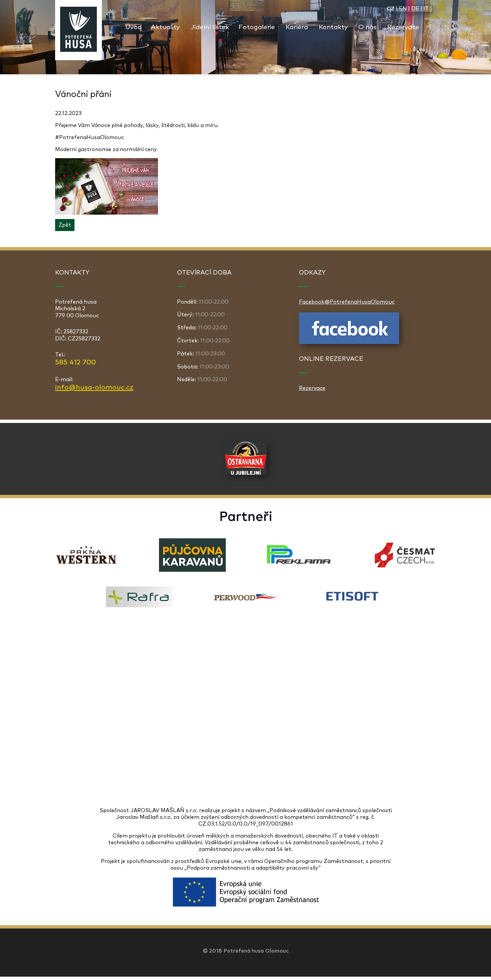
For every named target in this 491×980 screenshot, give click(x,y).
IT (426, 8)
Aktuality (165, 27)
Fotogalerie (256, 27)
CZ (390, 8)
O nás (367, 27)
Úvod (133, 27)
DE (415, 8)
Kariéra (297, 27)
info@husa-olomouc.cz (94, 387)
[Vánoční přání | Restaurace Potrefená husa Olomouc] (78, 30)
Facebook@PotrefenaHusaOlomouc (346, 302)
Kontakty (333, 27)
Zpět (64, 225)
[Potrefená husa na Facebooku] (349, 342)
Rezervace (403, 27)
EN (403, 8)
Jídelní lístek (209, 27)
